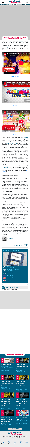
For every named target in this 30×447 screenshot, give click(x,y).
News (7, 4)
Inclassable (16, 269)
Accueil (2, 4)
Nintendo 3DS (11, 270)
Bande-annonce (15, 76)
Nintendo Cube (13, 267)
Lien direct (15, 105)
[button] (26, 250)
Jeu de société (10, 269)
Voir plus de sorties (16, 428)
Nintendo (9, 266)
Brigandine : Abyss (6, 364)
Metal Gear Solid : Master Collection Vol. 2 (22, 367)
